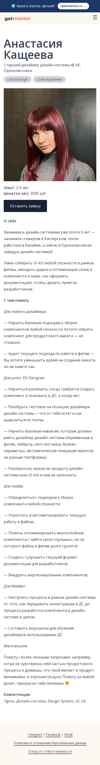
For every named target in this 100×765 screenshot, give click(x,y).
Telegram (35, 734)
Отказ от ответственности (50, 751)
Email (68, 734)
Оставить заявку (25, 206)
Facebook (53, 734)
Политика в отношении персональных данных (50, 743)
